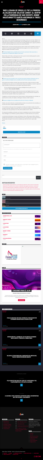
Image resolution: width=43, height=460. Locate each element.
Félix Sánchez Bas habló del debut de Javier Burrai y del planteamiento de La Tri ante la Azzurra (22, 381)
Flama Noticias (6, 223)
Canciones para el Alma (7, 215)
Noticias (21, 7)
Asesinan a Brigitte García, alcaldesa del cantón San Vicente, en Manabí (18, 100)
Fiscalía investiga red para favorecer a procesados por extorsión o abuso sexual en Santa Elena (21, 184)
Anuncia (31, 434)
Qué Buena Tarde (6, 427)
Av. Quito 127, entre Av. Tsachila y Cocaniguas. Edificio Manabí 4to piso (21, 429)
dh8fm (20, 24)
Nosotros (31, 433)
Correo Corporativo (33, 440)
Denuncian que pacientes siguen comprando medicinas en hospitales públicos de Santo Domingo (21, 188)
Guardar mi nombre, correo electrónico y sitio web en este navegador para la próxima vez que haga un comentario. (22, 164)
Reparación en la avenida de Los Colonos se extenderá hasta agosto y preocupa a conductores (20, 186)
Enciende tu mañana (6, 230)
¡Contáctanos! (32, 439)
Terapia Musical (6, 428)
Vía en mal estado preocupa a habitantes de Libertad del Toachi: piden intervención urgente (20, 187)
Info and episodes (21, 300)
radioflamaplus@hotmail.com (22, 426)
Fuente (3, 123)
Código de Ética (33, 441)
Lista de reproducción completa (21, 208)
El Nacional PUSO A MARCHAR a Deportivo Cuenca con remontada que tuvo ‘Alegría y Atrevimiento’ (22, 396)
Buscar (3, 175)
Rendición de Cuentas (34, 436)
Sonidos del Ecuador (7, 219)
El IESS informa (6, 227)
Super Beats (5, 234)
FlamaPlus (4, 325)
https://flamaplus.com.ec (22, 421)
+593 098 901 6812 (20, 424)
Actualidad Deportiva (7, 238)
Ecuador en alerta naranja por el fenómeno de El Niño (13, 190)
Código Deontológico (34, 437)
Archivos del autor (21, 132)
